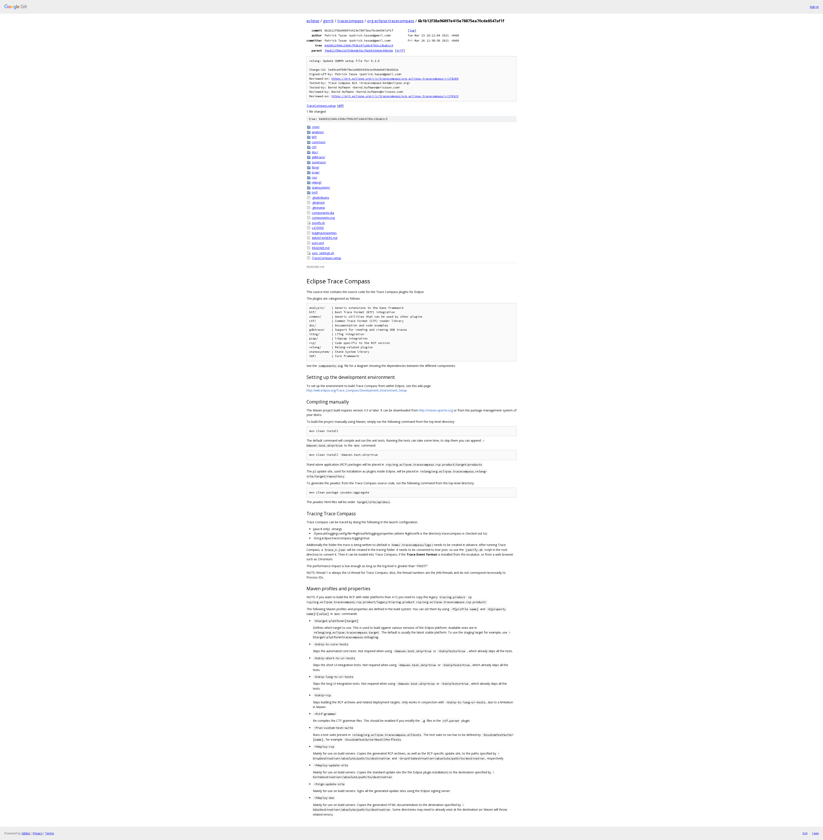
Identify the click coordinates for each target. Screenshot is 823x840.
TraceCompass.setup (321, 106)
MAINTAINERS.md (324, 238)
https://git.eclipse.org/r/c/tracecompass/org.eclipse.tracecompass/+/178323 (395, 96)
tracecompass (350, 20)
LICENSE (318, 228)
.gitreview (318, 208)
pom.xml (318, 243)
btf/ (314, 137)
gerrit (328, 20)
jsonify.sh (318, 223)
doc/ (315, 152)
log (412, 30)
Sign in (814, 7)
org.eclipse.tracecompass (390, 20)
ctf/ (314, 147)
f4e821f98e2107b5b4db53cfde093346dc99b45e (358, 50)
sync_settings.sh (323, 253)
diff (399, 50)
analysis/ (318, 132)
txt (805, 833)
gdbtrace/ (318, 157)
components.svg (323, 218)
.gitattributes (320, 198)
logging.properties (324, 233)
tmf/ (315, 192)
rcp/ (314, 177)
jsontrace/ (319, 162)
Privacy (37, 833)
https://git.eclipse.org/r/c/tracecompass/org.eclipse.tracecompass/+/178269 (395, 79)
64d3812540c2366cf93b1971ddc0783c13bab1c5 (358, 45)
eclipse (312, 20)
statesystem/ (321, 187)
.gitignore (318, 202)
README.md (320, 248)
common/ (319, 142)
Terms (49, 833)
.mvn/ (316, 127)
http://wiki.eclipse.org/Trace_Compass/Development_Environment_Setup (356, 390)
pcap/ (316, 172)
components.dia (323, 213)
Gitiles (26, 833)
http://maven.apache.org (436, 410)
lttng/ (315, 167)
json (815, 833)
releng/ (316, 182)
